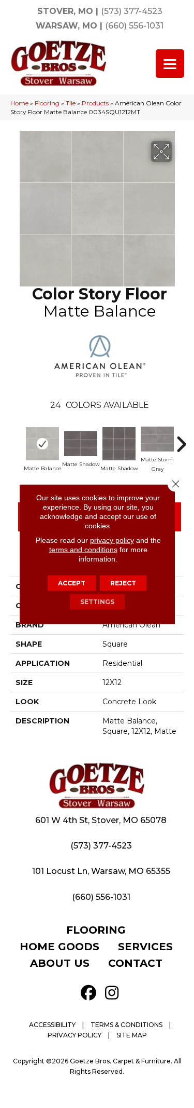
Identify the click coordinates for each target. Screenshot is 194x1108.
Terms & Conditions (126, 1025)
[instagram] (112, 993)
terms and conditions (83, 549)
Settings (97, 601)
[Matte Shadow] (81, 444)
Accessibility (52, 1025)
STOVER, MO (65, 11)
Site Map (131, 1035)
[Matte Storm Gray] (157, 439)
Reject (123, 582)
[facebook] (89, 993)
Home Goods (59, 946)
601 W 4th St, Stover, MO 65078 (101, 820)
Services (145, 946)
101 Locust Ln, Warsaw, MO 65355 (101, 871)
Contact (135, 963)
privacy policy (112, 540)
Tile (71, 103)
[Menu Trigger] (170, 63)
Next (181, 439)
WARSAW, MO (66, 26)
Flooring (47, 103)
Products (95, 103)
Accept (71, 582)
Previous (18, 439)
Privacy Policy (74, 1035)
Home (19, 103)
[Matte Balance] (42, 444)
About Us (59, 963)
